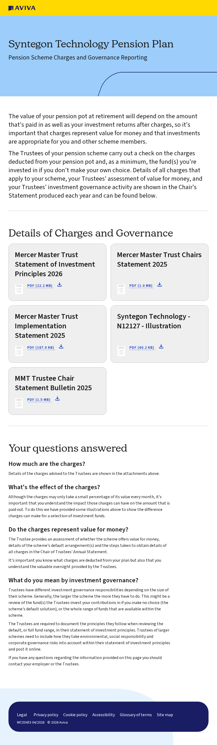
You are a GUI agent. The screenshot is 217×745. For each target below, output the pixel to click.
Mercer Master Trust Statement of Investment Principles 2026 (55, 264)
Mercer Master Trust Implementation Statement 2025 (46, 326)
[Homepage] (21, 8)
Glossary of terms (136, 715)
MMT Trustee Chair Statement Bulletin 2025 (53, 383)
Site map (165, 715)
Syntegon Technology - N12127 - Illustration (153, 321)
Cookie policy (75, 715)
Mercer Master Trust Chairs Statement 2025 (159, 259)
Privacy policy (46, 715)
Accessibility (103, 715)
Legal (22, 715)
